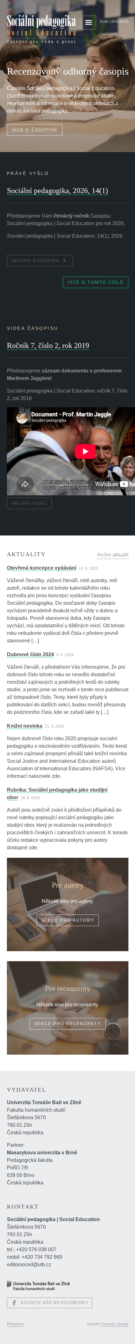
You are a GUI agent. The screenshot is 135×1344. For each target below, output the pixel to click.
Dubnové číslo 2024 (30, 654)
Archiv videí (29, 503)
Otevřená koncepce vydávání (41, 568)
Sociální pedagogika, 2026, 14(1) (57, 191)
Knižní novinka (24, 726)
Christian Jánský (114, 1324)
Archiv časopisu (36, 260)
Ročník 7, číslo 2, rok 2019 (48, 345)
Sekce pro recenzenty (67, 1023)
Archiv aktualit (112, 554)
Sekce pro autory (67, 920)
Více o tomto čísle (96, 282)
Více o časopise (35, 129)
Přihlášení (15, 1324)
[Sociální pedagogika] (41, 29)
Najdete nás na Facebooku (54, 1303)
